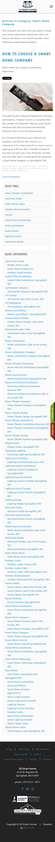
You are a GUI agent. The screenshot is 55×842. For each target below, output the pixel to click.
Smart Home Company (15, 171)
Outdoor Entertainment (17, 209)
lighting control (13, 236)
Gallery (37, 754)
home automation (14, 225)
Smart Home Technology (18, 220)
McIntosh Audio (13, 198)
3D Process (24, 749)
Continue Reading (11, 176)
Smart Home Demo (13, 759)
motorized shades (14, 241)
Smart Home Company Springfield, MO (25, 168)
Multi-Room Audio (15, 203)
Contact (33, 759)
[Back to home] (28, 6)
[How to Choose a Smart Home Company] (27, 96)
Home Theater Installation (19, 193)
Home (9, 749)
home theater (12, 230)
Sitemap (47, 759)
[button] (51, 6)
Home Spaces (21, 754)
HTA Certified (42, 749)
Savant (8, 214)
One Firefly (29, 827)
